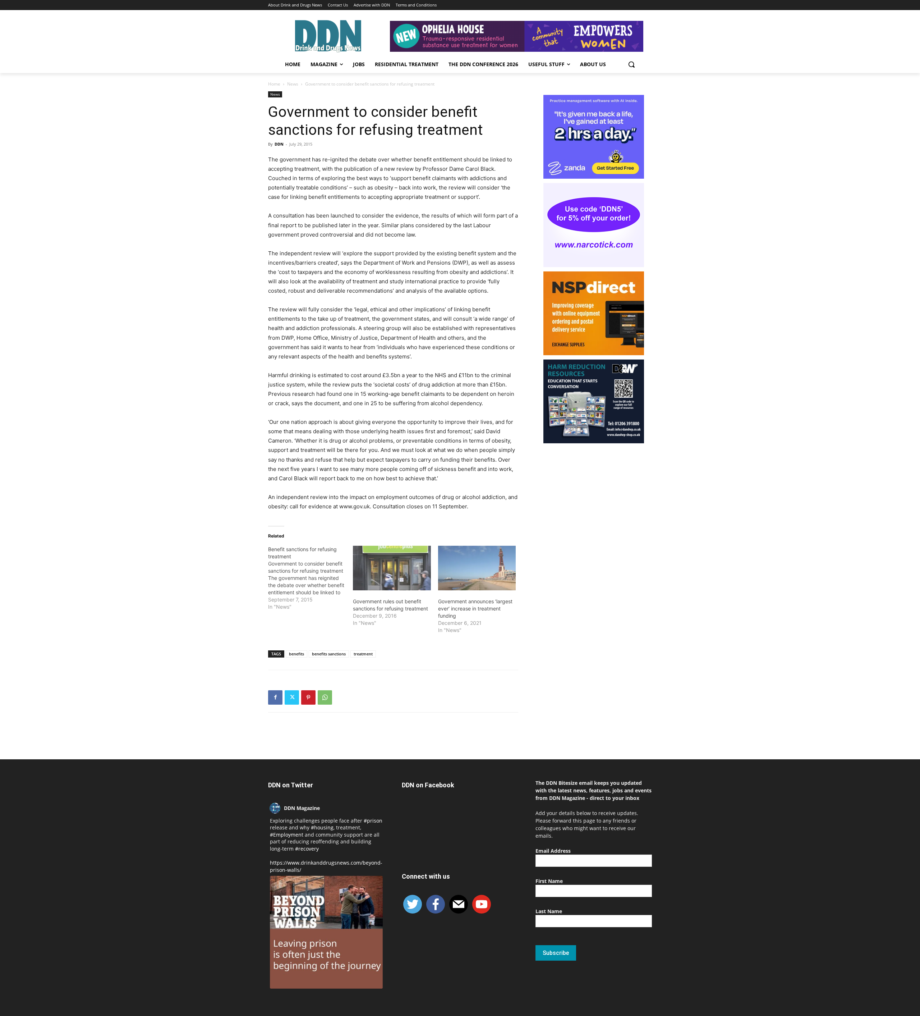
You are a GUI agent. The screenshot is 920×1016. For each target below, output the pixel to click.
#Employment (286, 834)
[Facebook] (275, 697)
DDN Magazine (302, 808)
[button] (631, 64)
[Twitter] (292, 697)
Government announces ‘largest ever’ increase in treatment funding (475, 608)
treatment (363, 653)
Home (274, 84)
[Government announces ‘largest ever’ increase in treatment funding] (477, 568)
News (292, 84)
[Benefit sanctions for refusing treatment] (310, 578)
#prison (373, 820)
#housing (322, 827)
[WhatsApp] (325, 697)
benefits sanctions (329, 653)
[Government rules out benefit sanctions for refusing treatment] (392, 568)
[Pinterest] (308, 697)
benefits (296, 653)
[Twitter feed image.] (326, 932)
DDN (279, 144)
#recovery (307, 848)
